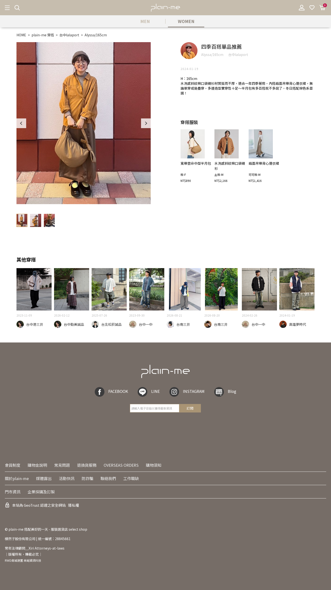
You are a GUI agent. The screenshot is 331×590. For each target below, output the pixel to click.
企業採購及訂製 (41, 492)
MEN (145, 21)
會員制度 (12, 465)
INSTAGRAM (194, 391)
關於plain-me (17, 478)
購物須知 (153, 465)
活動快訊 (66, 478)
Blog (232, 391)
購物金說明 (37, 465)
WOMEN (186, 21)
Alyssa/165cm (96, 34)
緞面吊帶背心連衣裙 (264, 163)
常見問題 (62, 465)
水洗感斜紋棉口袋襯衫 (229, 166)
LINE (155, 391)
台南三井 (183, 324)
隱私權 (73, 505)
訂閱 (190, 408)
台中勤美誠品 (74, 324)
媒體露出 (44, 478)
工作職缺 (131, 478)
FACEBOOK (118, 391)
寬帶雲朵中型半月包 (196, 163)
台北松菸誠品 (111, 324)
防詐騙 (87, 478)
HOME (21, 34)
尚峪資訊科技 (32, 560)
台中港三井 (34, 324)
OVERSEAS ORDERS (121, 465)
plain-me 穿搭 (43, 34)
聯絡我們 (108, 478)
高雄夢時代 (297, 324)
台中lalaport (69, 34)
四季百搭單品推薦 (221, 46)
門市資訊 (12, 492)
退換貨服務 (86, 465)
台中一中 (145, 324)
